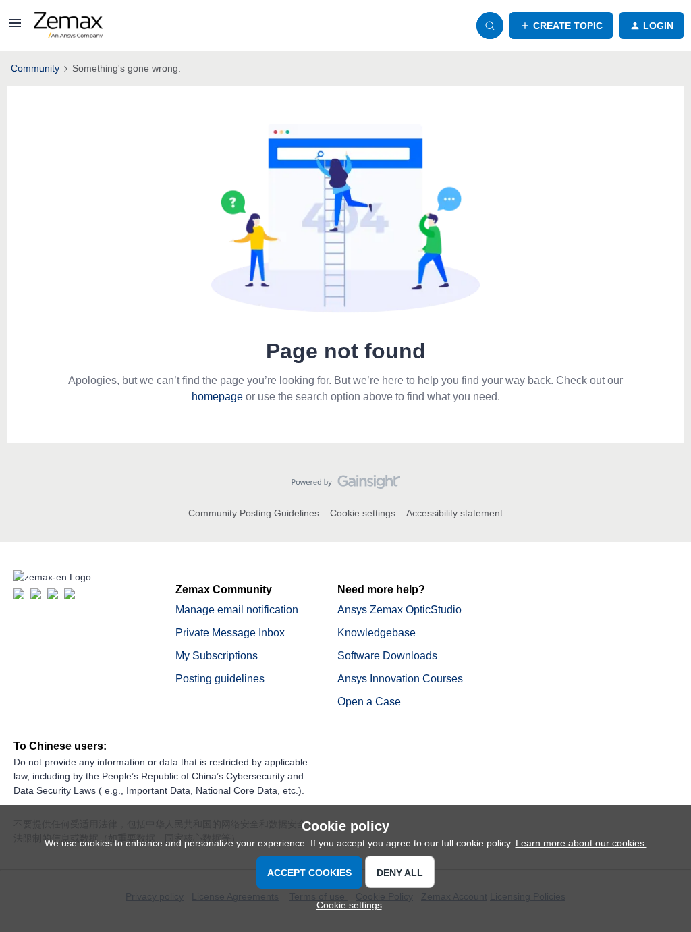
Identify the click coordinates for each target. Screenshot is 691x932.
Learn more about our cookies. (581, 843)
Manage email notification (236, 609)
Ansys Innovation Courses (400, 678)
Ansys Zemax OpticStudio (399, 609)
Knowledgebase (376, 632)
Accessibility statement (454, 513)
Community (35, 68)
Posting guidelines (220, 678)
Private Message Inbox (230, 632)
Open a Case (369, 701)
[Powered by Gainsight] (346, 485)
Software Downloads (387, 655)
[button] (15, 27)
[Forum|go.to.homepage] (68, 25)
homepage (217, 396)
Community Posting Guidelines (253, 513)
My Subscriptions (216, 655)
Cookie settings (362, 513)
